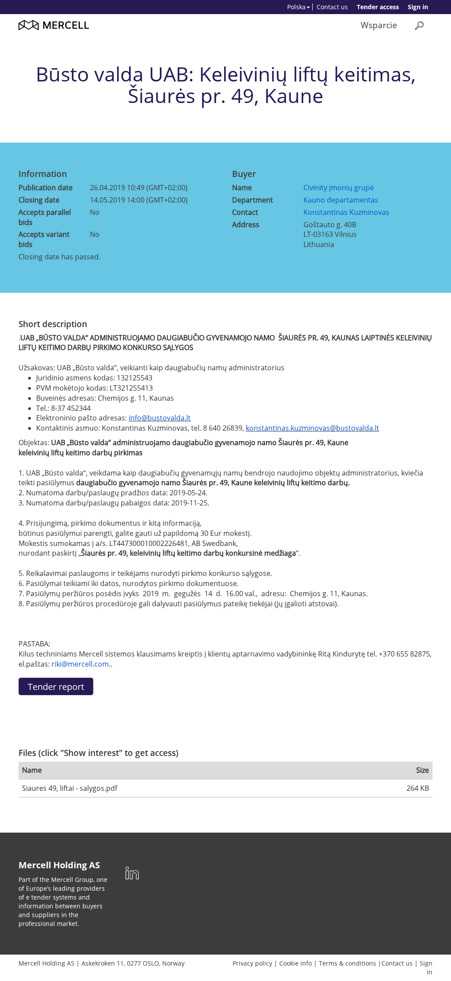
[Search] (419, 25)
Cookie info (295, 963)
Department (252, 200)
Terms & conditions (347, 963)
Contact (245, 212)
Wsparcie (379, 25)
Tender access (378, 7)
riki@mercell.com (80, 664)
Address (245, 224)
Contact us (332, 7)
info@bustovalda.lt (160, 418)
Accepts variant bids (44, 239)
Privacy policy (252, 963)
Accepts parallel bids (44, 217)
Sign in (418, 7)
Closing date (38, 200)
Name (242, 187)
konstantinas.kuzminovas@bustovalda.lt (312, 428)
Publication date (45, 187)
